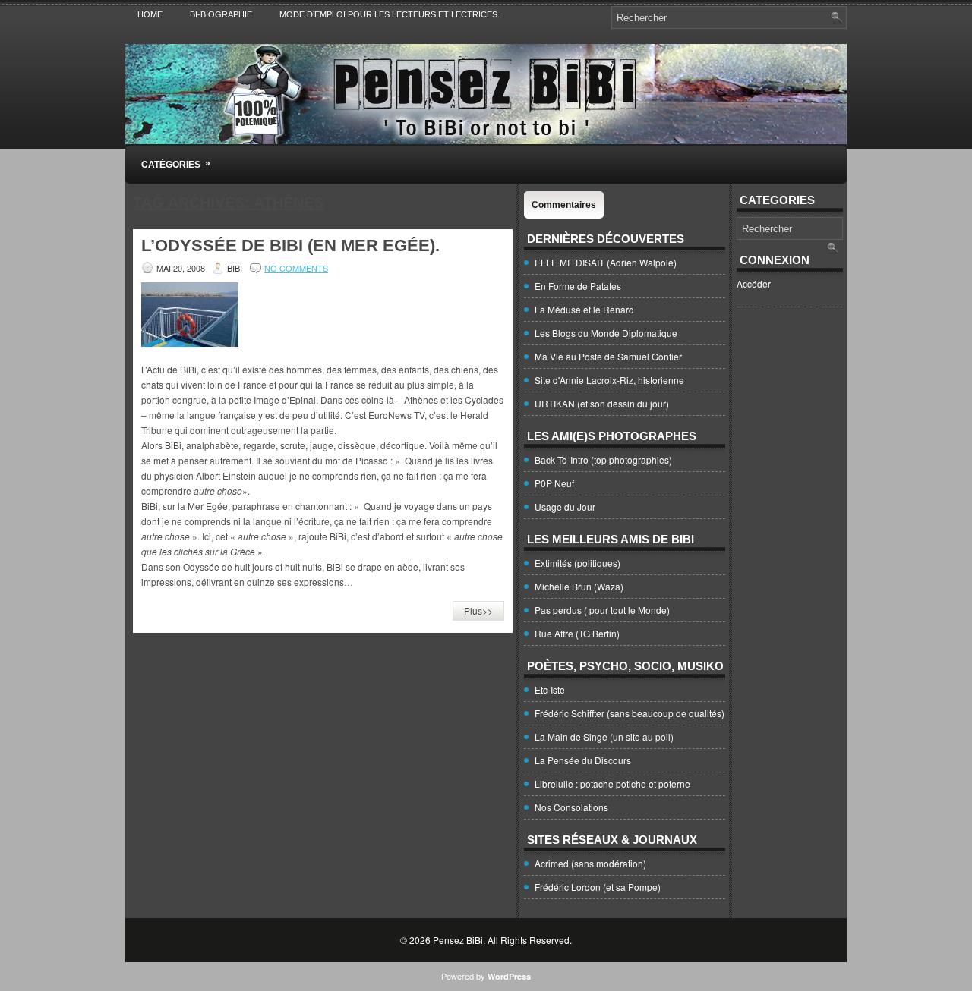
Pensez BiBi (458, 939)
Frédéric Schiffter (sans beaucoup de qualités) (629, 712)
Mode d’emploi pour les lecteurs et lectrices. (389, 14)
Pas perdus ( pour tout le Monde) (602, 609)
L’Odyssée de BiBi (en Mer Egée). (290, 245)
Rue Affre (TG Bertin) (577, 633)
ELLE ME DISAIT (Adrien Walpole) (606, 262)
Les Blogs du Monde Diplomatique (606, 332)
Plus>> (478, 610)
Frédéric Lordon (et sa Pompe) (598, 886)
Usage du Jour (565, 506)
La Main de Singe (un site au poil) (604, 736)
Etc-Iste (550, 689)
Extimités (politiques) (577, 562)
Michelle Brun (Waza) (579, 586)
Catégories (175, 164)
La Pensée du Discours (583, 759)
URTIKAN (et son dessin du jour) (602, 403)
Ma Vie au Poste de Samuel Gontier (608, 356)
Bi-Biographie (221, 14)
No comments (296, 268)
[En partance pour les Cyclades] (189, 342)
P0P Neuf (554, 483)
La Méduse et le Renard (584, 309)
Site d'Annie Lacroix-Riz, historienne (609, 379)
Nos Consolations (571, 807)
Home (150, 14)
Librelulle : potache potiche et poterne (612, 783)
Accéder (754, 283)
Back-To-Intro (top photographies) (603, 459)
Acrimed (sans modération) (590, 863)
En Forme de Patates (578, 285)
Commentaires (564, 205)
